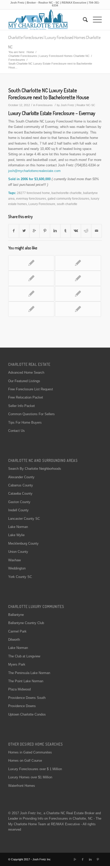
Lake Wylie (16, 535)
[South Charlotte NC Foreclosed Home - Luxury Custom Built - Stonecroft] (31, 293)
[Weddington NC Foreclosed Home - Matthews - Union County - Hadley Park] (31, 263)
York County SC (20, 577)
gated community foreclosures (68, 198)
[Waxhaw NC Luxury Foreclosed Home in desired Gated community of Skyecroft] (78, 309)
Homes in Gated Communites (30, 752)
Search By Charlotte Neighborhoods (34, 469)
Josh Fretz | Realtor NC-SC (78, 105)
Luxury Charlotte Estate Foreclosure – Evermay (51, 113)
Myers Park (16, 664)
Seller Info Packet (21, 406)
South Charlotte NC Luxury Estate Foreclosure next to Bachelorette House (48, 93)
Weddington (17, 568)
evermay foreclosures (31, 198)
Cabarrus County (20, 485)
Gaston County (19, 502)
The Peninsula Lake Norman (29, 673)
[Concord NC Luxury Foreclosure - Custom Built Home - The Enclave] (78, 293)
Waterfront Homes (21, 786)
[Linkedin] (90, 859)
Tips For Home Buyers (25, 422)
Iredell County (18, 510)
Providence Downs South (27, 698)
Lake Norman (18, 527)
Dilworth (14, 639)
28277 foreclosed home (33, 193)
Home (30, 52)
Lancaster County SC (24, 519)
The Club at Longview (24, 656)
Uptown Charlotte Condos (27, 714)
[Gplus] (75, 859)
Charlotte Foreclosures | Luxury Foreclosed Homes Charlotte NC (49, 55)
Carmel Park (17, 631)
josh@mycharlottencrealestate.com (34, 171)
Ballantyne (16, 615)
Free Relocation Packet (25, 397)
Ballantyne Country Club (26, 623)
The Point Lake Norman (25, 681)
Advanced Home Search (26, 372)
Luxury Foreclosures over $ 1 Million (35, 769)
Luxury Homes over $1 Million (30, 777)
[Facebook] (82, 859)
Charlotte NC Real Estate (65, 813)
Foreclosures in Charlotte (67, 818)
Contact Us (16, 431)
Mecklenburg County (23, 543)
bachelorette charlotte (66, 193)
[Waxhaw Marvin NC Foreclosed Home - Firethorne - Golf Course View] (31, 278)
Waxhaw (14, 560)
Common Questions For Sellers (31, 414)
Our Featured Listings (24, 381)
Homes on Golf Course (25, 760)
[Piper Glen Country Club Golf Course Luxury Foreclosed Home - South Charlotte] (78, 263)
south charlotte (67, 204)
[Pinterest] (98, 859)
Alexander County (21, 477)
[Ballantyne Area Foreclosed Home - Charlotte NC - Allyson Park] (31, 309)
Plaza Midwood (19, 689)
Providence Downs (22, 706)
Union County (18, 552)
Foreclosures (16, 59)
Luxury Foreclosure (41, 204)
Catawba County (20, 493)
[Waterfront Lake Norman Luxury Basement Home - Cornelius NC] (78, 278)
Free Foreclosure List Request (30, 389)
